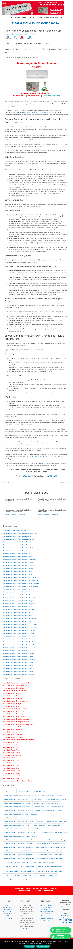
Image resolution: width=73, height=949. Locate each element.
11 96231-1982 (50, 476)
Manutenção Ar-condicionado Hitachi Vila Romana (18, 595)
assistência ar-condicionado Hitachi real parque (52, 840)
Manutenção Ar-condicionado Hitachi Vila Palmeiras (19, 636)
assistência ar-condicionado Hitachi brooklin (17, 803)
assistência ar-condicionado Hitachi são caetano (18, 851)
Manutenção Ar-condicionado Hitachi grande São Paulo (20, 533)
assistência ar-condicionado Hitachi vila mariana (51, 854)
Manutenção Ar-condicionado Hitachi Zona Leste (18, 551)
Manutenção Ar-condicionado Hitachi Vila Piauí (17, 621)
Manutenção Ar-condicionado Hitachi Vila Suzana (18, 568)
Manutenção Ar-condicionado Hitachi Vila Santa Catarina (20, 586)
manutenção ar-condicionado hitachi (18, 875)
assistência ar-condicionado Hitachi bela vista (17, 799)
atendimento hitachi (46, 862)
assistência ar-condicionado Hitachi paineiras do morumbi (21, 829)
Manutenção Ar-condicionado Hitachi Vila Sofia (17, 574)
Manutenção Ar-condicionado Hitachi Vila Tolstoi (18, 562)
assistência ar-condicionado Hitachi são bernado (50, 847)
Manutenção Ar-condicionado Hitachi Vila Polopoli (18, 609)
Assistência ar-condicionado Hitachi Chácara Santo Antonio (19, 511)
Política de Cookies (43, 946)
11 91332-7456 (33, 890)
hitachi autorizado (27, 871)
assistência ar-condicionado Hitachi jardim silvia (52, 821)
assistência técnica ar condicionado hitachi (20, 862)
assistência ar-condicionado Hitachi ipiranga (49, 810)
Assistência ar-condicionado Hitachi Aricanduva (19, 500)
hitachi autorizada (11, 871)
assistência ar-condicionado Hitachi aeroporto (48, 795)
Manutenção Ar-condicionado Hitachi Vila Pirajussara (19, 618)
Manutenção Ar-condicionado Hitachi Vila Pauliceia (18, 633)
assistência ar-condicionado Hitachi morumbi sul (48, 825)
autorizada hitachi (11, 867)
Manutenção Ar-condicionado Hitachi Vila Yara (17, 556)
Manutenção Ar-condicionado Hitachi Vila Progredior (19, 603)
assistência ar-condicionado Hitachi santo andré (18, 847)
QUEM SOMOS (7, 907)
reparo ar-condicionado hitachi (46, 875)
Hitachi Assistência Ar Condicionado (17, 34)
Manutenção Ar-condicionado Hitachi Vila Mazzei (18, 665)
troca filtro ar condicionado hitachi (17, 880)
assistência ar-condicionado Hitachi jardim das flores (19, 818)
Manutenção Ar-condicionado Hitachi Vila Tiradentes (19, 565)
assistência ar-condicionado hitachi (33, 791)
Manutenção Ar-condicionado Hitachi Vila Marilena (18, 674)
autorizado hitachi (27, 867)
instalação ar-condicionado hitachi (50, 871)
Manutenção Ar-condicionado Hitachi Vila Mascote (18, 668)
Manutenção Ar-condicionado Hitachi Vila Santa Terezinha (21, 583)
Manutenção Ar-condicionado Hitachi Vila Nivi (17, 650)
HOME (7, 905)
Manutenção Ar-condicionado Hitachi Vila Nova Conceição (21, 648)
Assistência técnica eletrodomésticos (14, 530)
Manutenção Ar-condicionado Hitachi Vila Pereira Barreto (20, 627)
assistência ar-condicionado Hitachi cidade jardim (48, 806)
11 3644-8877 (27, 476)
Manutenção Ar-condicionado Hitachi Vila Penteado (19, 630)
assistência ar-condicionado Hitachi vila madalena (19, 854)
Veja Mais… (26, 929)
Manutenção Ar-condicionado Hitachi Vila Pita (17, 612)
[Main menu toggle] (69, 8)
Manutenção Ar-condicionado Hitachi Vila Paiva (17, 639)
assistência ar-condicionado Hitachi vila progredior (19, 858)
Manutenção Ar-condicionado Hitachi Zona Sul (17, 542)
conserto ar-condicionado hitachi (50, 867)
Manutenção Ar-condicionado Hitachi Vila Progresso (19, 601)
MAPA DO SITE (7, 918)
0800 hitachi (10, 791)
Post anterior (7, 483)
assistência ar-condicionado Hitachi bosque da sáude (50, 799)
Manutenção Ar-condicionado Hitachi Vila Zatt (17, 553)
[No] (71, 944)
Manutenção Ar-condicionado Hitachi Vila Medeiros (19, 662)
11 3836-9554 (65, 916)
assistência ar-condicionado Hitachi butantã (47, 803)
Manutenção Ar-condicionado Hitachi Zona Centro (18, 539)
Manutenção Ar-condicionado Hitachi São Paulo (18, 536)
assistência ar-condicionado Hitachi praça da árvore (19, 840)
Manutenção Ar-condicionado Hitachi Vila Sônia (17, 571)
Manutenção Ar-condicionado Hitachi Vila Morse (18, 656)
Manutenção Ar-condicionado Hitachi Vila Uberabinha (19, 559)
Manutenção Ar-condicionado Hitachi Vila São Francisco (20, 580)
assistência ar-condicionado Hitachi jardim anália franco (20, 814)
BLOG (7, 916)
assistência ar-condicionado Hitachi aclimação (17, 795)
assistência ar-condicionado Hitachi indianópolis (18, 810)
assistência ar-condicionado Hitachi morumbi (17, 825)
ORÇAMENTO (7, 909)
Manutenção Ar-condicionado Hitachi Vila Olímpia (18, 642)
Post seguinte (66, 483)
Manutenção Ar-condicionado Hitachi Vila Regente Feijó (20, 598)
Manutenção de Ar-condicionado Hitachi (35, 112)
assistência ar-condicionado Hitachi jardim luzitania (19, 821)
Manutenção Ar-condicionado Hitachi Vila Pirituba (18, 615)
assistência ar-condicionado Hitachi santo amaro (50, 843)
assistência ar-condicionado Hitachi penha (53, 832)
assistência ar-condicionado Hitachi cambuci (17, 806)
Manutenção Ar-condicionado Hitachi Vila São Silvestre (20, 577)
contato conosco (34, 456)
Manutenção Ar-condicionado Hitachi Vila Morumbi (18, 653)
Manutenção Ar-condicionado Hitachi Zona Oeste (18, 548)
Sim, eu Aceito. (29, 946)
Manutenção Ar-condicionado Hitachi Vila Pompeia (18, 606)
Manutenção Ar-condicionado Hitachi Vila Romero (18, 592)
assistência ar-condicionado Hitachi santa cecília (18, 843)
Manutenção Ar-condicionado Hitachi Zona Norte (18, 545)
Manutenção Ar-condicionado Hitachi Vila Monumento (19, 659)
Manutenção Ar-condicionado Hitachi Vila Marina (18, 671)
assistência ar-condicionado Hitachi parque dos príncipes (21, 832)
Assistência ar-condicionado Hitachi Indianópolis (52, 511)
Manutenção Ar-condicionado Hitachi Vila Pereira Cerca (20, 624)
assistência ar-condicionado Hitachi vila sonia (50, 858)
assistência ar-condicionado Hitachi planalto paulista (19, 836)
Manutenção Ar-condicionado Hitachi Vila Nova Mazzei (20, 645)
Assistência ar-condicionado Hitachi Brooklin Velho (52, 500)
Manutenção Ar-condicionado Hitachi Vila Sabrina (18, 589)
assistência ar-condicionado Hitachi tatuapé (49, 851)
